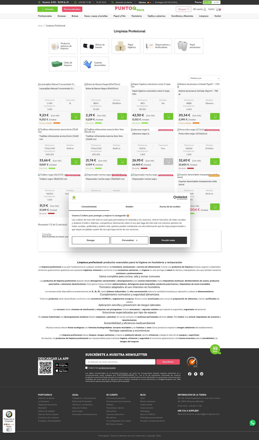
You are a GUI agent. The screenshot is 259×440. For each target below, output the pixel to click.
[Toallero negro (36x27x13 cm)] (60, 174)
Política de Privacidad (81, 401)
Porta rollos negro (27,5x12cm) (193, 133)
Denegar (91, 240)
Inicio (142, 398)
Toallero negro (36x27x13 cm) (53, 179)
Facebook (189, 374)
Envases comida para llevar (152, 421)
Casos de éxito (147, 408)
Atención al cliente (124, 2)
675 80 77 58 (85, 2)
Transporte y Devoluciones (84, 398)
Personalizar (128, 240)
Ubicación (42, 408)
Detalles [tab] (129, 206)
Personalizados (72, 9)
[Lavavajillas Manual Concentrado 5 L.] (60, 84)
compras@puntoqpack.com (207, 414)
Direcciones (111, 411)
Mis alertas (111, 417)
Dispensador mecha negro (144, 179)
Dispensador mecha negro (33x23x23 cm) (105, 179)
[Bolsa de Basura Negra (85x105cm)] (106, 84)
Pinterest (201, 374)
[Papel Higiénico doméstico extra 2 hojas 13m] (153, 85)
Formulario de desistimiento (84, 414)
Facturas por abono (115, 408)
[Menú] (13, 411)
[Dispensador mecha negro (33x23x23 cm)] (106, 174)
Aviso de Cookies (79, 408)
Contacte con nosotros (48, 417)
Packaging (145, 411)
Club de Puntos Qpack (48, 414)
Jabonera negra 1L (141, 133)
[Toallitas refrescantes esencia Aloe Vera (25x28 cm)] (106, 130)
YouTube (195, 374)
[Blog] (215, 349)
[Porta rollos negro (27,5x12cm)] (199, 129)
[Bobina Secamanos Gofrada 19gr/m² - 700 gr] (199, 85)
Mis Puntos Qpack (114, 424)
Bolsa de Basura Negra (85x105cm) (102, 88)
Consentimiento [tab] (89, 206)
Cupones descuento (115, 414)
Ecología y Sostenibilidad (49, 421)
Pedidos (109, 404)
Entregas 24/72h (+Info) (166, 2)
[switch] (9, 429)
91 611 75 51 (182, 406)
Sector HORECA (147, 414)
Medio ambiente (147, 401)
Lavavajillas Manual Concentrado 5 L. (56, 88)
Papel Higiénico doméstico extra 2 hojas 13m (151, 92)
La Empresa (43, 401)
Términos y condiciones (82, 404)
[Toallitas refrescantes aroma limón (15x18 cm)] (60, 130)
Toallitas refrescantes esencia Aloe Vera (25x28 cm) (104, 137)
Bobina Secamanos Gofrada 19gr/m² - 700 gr (198, 92)
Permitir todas (168, 240)
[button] (156, 16)
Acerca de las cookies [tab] (170, 206)
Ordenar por (195, 78)
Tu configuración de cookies (118, 421)
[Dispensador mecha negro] (153, 174)
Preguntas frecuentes (47, 404)
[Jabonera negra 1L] (153, 129)
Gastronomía (146, 404)
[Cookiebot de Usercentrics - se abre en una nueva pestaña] (175, 198)
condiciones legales (107, 368)
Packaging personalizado (151, 417)
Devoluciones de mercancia (118, 401)
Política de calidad (46, 411)
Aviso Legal (77, 411)
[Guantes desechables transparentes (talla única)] (199, 176)
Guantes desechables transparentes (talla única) (198, 183)
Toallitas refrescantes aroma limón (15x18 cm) (59, 137)
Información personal (115, 398)
